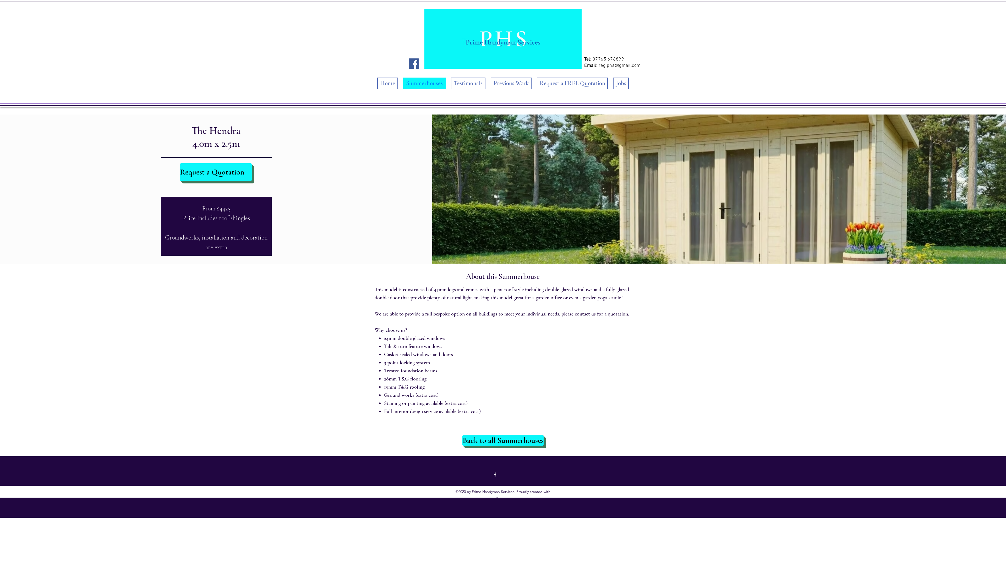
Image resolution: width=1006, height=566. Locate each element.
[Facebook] (414, 63)
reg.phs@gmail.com (620, 65)
